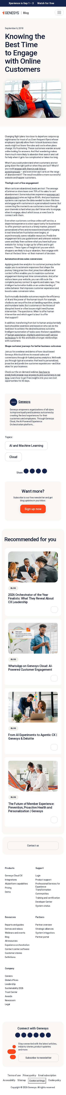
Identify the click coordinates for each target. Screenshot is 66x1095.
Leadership (10, 984)
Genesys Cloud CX (13, 875)
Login (38, 875)
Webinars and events (15, 933)
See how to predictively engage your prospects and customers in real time (32, 375)
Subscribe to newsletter (38, 1057)
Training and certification (47, 898)
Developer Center (43, 902)
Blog (7, 937)
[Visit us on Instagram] (23, 1035)
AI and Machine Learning (26, 445)
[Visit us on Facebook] (36, 1035)
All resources (11, 941)
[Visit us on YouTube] (42, 1035)
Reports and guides (14, 925)
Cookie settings (37, 1080)
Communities (42, 893)
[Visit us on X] (29, 1035)
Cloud (13, 457)
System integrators (44, 933)
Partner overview (43, 925)
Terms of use (14, 1075)
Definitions (10, 957)
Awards (8, 996)
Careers (9, 976)
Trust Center (11, 992)
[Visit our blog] (48, 1035)
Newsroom (10, 1000)
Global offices (11, 980)
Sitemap (21, 1080)
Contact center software (17, 949)
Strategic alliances (44, 929)
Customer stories (13, 953)
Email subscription (47, 1075)
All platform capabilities (16, 883)
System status (42, 906)
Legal (7, 1004)
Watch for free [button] (45, 3)
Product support (43, 879)
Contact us (33, 845)
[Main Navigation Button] (59, 12)
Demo (8, 892)
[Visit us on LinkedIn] (17, 1035)
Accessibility (9, 1080)
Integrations (11, 879)
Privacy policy (29, 1075)
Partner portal (42, 937)
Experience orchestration (17, 945)
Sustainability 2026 (14, 988)
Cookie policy (54, 1080)
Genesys (24, 401)
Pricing (8, 888)
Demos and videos (14, 929)
